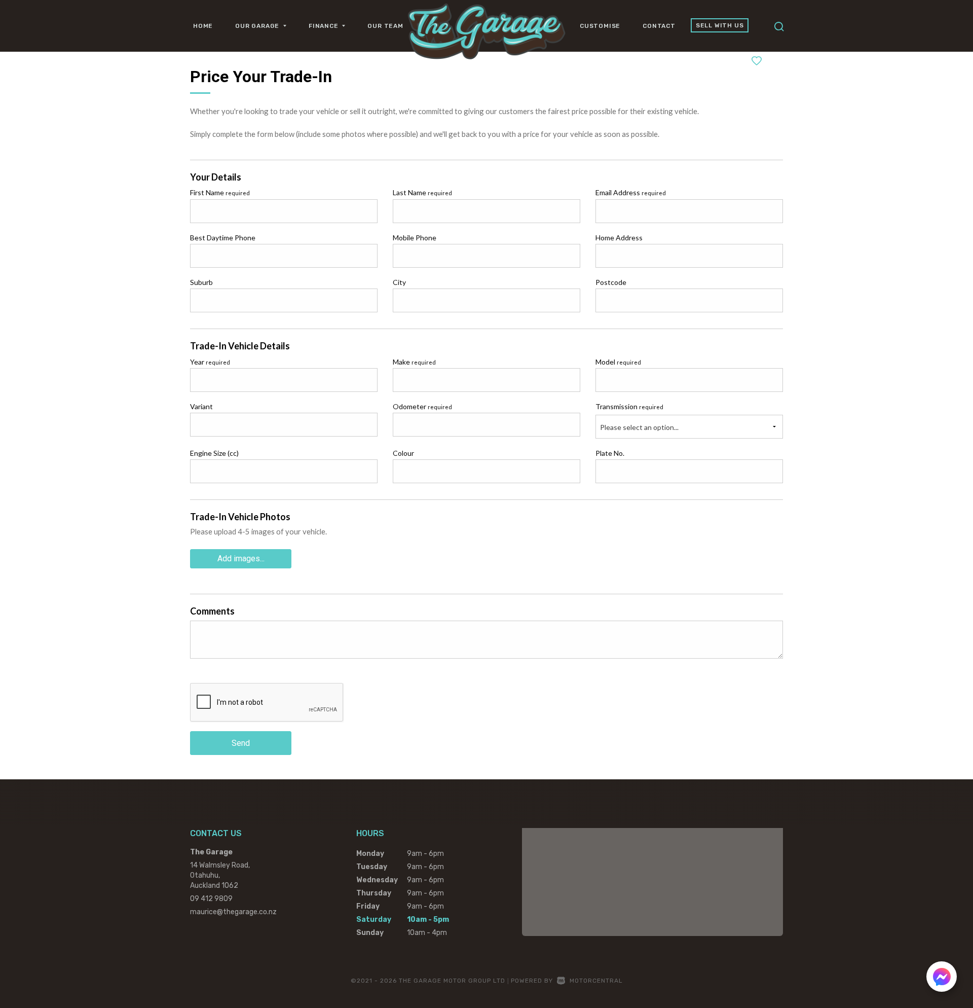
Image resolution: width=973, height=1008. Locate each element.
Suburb (201, 282)
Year (210, 361)
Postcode (610, 282)
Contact (659, 25)
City (399, 282)
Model (618, 361)
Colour (403, 453)
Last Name (422, 192)
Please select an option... (639, 427)
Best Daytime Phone (222, 237)
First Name (220, 192)
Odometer (422, 406)
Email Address (630, 192)
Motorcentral (596, 980)
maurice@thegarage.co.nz (233, 912)
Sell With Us (720, 25)
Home (203, 25)
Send (241, 743)
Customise (600, 25)
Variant (201, 406)
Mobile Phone (414, 237)
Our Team (385, 25)
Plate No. (609, 453)
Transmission (629, 406)
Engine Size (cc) (214, 453)
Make (414, 361)
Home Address (619, 237)
